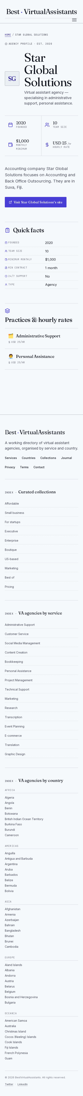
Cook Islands (13, 1042)
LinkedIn (23, 1084)
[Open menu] (74, 20)
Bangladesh (13, 930)
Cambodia (11, 946)
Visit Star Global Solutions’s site (38, 202)
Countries (28, 458)
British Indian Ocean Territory (24, 819)
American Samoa (16, 1020)
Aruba (9, 869)
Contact (39, 467)
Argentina (11, 864)
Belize (9, 880)
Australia (10, 1026)
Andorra (10, 975)
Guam (8, 1058)
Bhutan (9, 936)
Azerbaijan (12, 920)
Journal (66, 458)
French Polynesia (16, 1053)
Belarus (10, 986)
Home (8, 34)
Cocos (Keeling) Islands (20, 1037)
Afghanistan (12, 909)
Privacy (10, 467)
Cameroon (12, 835)
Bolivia (9, 891)
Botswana (11, 813)
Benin (8, 808)
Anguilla (10, 853)
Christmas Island (15, 1031)
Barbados (11, 874)
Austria (9, 981)
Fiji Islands (11, 1047)
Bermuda (11, 885)
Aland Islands (13, 965)
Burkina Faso (13, 824)
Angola (9, 802)
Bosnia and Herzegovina (21, 997)
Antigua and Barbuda (19, 858)
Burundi (10, 829)
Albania (10, 970)
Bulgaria (10, 1002)
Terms (24, 467)
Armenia (10, 914)
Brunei (9, 941)
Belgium (10, 991)
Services (11, 458)
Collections (48, 458)
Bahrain (10, 925)
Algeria (9, 797)
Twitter (9, 1084)
